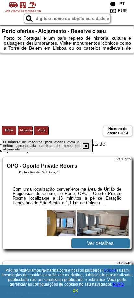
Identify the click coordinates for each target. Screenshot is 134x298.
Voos (41, 130)
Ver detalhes (100, 243)
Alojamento (26, 130)
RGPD (118, 284)
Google (110, 270)
